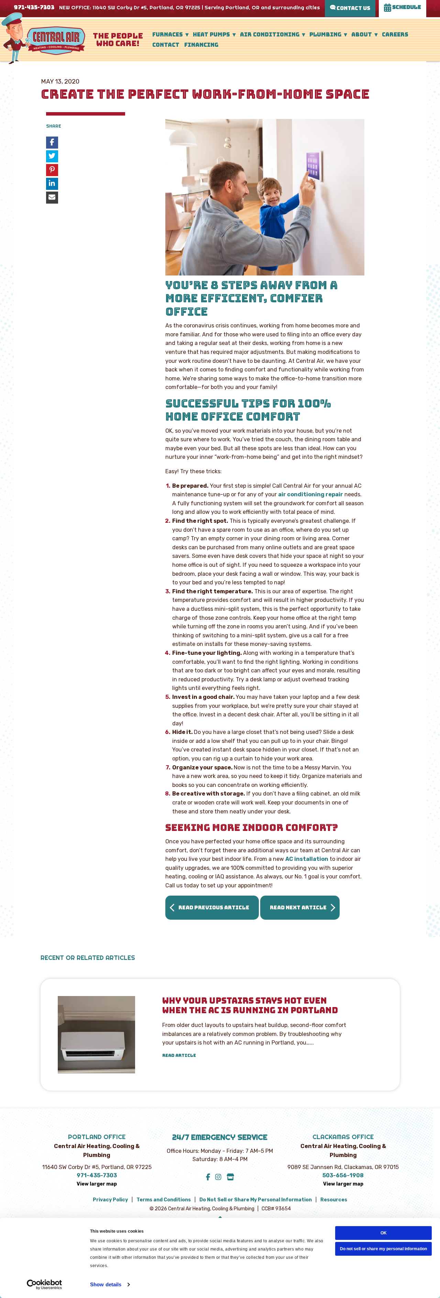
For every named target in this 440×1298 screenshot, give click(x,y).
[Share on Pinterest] (52, 170)
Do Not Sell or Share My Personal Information (255, 1200)
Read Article (179, 1055)
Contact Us (353, 8)
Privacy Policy (110, 1200)
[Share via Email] (52, 198)
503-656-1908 (343, 1175)
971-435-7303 (34, 7)
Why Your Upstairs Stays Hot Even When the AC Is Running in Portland (250, 1006)
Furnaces (167, 34)
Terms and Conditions (163, 1200)
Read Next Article (298, 907)
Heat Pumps (211, 34)
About (361, 34)
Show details (105, 1284)
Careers (395, 34)
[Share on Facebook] (52, 143)
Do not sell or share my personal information (383, 1248)
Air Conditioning (269, 34)
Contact (165, 44)
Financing (201, 44)
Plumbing (325, 34)
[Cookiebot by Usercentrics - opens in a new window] (44, 1284)
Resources (333, 1200)
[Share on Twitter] (52, 156)
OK (384, 1233)
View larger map (97, 1184)
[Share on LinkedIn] (52, 184)
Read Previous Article (213, 907)
